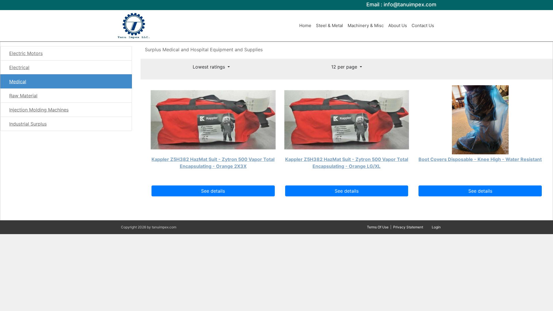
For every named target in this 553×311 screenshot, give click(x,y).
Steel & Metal (329, 25)
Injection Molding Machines (39, 110)
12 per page (345, 67)
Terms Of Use (378, 227)
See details (213, 191)
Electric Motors (26, 53)
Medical (17, 81)
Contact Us (423, 25)
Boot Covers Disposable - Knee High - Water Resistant (480, 159)
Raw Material (23, 95)
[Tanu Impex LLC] (134, 25)
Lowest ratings (209, 67)
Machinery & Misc (366, 25)
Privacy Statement (408, 227)
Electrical (19, 67)
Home (305, 25)
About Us (397, 25)
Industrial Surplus (28, 124)
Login (436, 227)
